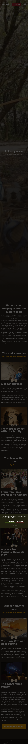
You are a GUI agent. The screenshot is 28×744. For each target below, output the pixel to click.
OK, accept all (10, 521)
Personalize (20, 521)
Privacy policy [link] (14, 525)
